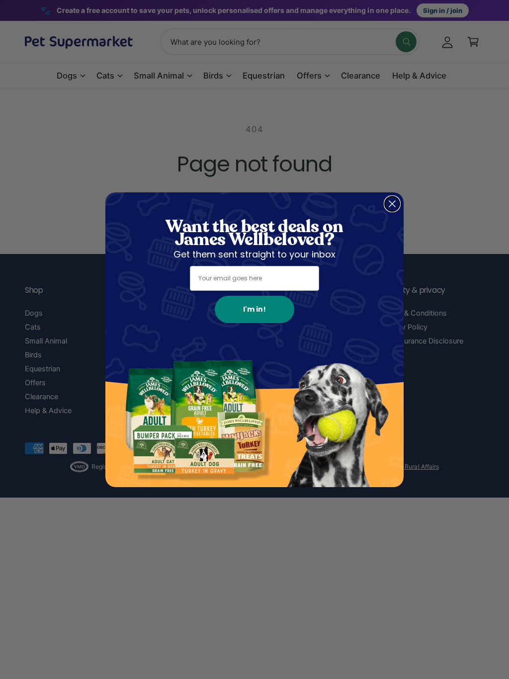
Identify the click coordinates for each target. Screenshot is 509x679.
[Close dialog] (392, 203)
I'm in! (254, 309)
